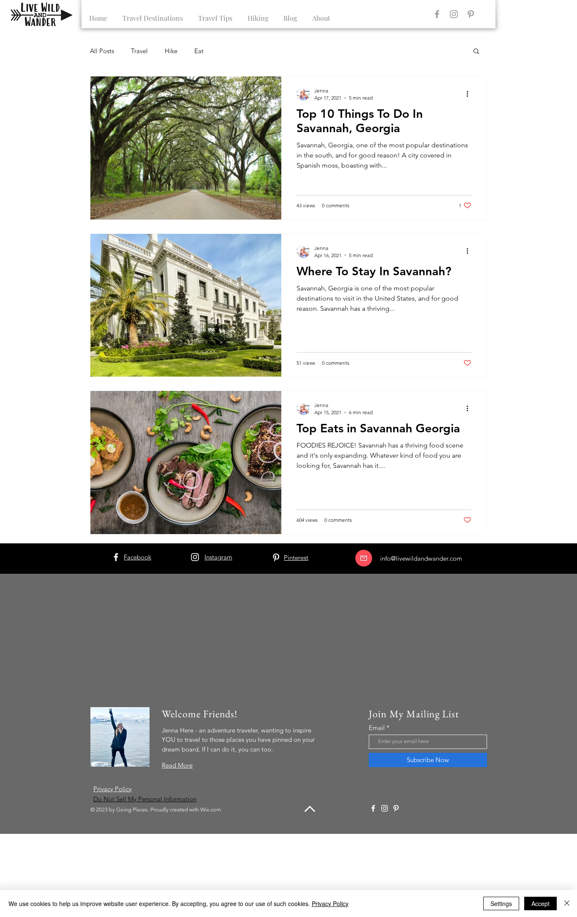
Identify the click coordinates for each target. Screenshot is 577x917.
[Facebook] (437, 14)
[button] (476, 51)
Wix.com (210, 809)
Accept (540, 903)
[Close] (567, 903)
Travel (139, 51)
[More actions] (470, 94)
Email (377, 727)
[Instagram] (454, 14)
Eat (199, 51)
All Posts (102, 51)
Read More (177, 765)
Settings (501, 903)
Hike (171, 51)
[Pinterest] (470, 14)
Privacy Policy (330, 903)
